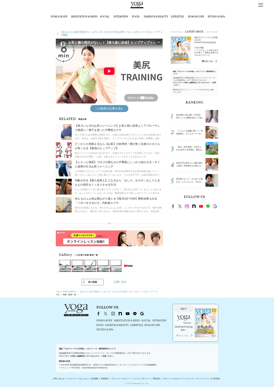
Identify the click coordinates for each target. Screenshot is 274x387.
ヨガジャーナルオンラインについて (178, 378)
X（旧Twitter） (106, 314)
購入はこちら (207, 61)
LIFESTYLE (177, 17)
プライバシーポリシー (120, 378)
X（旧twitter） (180, 206)
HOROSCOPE (196, 17)
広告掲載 (94, 378)
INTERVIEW (121, 17)
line (208, 206)
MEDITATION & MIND (84, 17)
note (194, 206)
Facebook (173, 206)
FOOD (136, 17)
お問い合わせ (58, 378)
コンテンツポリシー (141, 378)
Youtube (201, 206)
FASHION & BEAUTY (156, 17)
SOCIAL (104, 17)
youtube (127, 314)
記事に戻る (120, 282)
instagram (187, 206)
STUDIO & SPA (216, 17)
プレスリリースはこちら (77, 378)
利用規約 (104, 378)
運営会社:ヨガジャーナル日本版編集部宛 (193, 89)
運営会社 (156, 378)
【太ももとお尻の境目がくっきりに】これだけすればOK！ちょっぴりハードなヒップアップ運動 (111, 33)
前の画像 (92, 282)
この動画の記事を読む (109, 108)
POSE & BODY (59, 17)
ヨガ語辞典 (215, 378)
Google (215, 206)
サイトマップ (202, 378)
